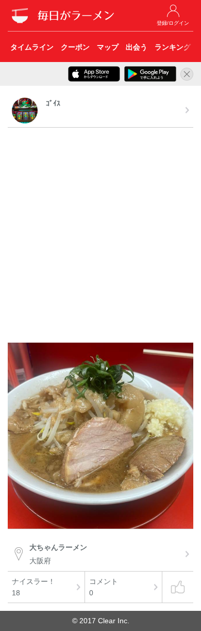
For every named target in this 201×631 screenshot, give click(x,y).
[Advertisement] (100, 236)
